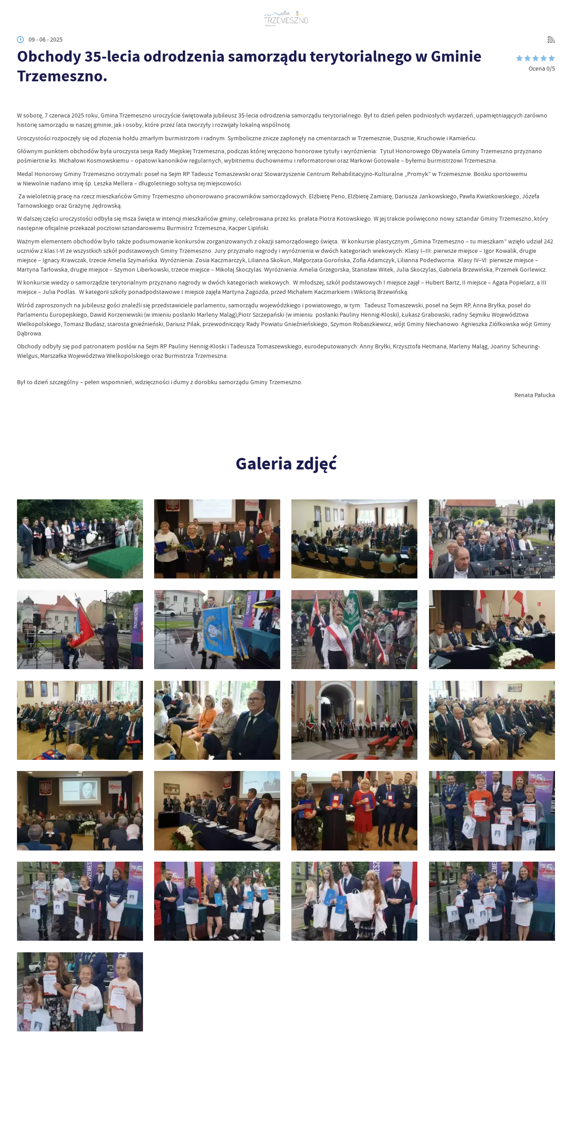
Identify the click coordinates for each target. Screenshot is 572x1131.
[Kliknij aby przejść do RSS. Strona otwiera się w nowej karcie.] (551, 39)
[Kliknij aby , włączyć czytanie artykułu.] (23, 99)
